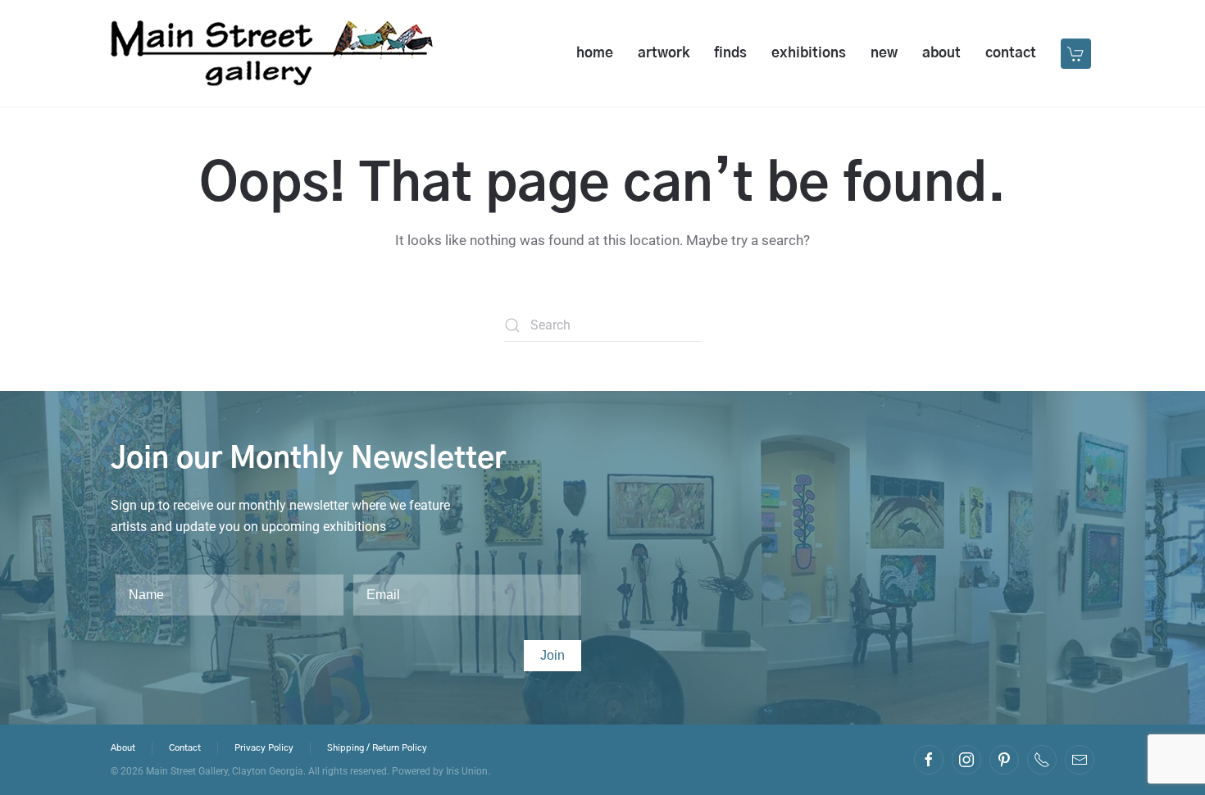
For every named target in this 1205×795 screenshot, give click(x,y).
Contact (1010, 53)
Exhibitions (808, 53)
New (884, 53)
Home (594, 53)
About (941, 53)
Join (552, 655)
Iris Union (467, 771)
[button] (1077, 53)
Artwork (663, 53)
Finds (730, 53)
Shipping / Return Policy (377, 747)
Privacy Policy (263, 747)
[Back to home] (272, 53)
